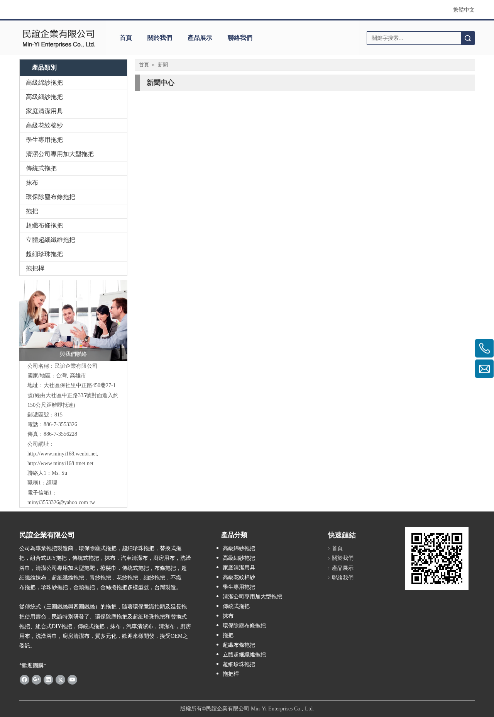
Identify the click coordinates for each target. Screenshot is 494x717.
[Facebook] (24, 680)
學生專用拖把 (44, 139)
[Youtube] (72, 680)
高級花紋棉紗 (44, 125)
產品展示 (200, 37)
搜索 (467, 38)
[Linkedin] (48, 680)
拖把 (32, 211)
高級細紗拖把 (44, 96)
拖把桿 (35, 268)
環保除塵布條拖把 (50, 197)
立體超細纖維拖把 (50, 239)
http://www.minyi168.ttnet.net (60, 463)
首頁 (126, 37)
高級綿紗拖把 (44, 82)
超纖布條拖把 (44, 225)
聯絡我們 (240, 37)
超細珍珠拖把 (44, 254)
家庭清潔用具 (44, 111)
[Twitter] (60, 680)
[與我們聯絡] (73, 320)
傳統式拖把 (41, 168)
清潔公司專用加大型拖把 (60, 154)
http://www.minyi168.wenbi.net (62, 454)
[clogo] (58, 37)
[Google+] (36, 680)
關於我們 (159, 37)
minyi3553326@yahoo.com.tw (61, 502)
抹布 (32, 182)
